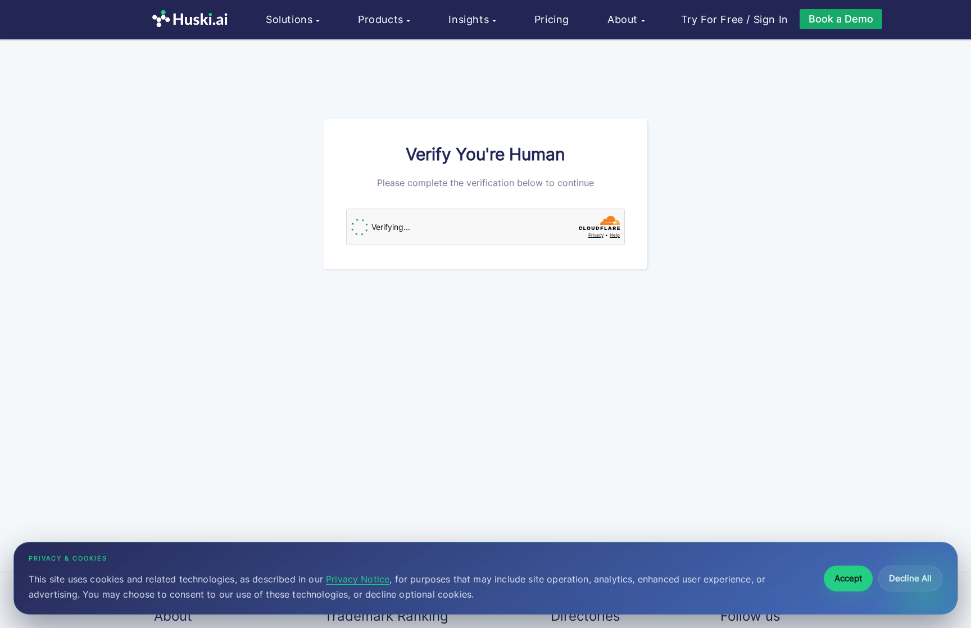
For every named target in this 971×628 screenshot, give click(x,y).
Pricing (551, 19)
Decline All (910, 578)
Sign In (771, 19)
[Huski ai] (192, 19)
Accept (848, 578)
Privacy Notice (357, 579)
